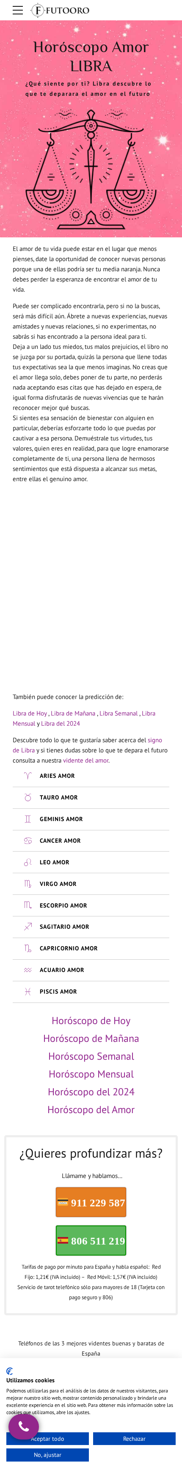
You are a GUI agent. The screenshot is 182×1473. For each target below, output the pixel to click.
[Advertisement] (91, 581)
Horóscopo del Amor (91, 1109)
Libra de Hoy (30, 713)
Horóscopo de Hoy (91, 1020)
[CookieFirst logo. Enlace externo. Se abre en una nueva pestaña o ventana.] (9, 1371)
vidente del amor (85, 760)
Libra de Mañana (73, 713)
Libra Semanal (118, 713)
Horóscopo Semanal (91, 1056)
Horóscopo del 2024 (91, 1091)
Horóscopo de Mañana (91, 1038)
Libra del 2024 (60, 723)
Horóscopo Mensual (91, 1073)
